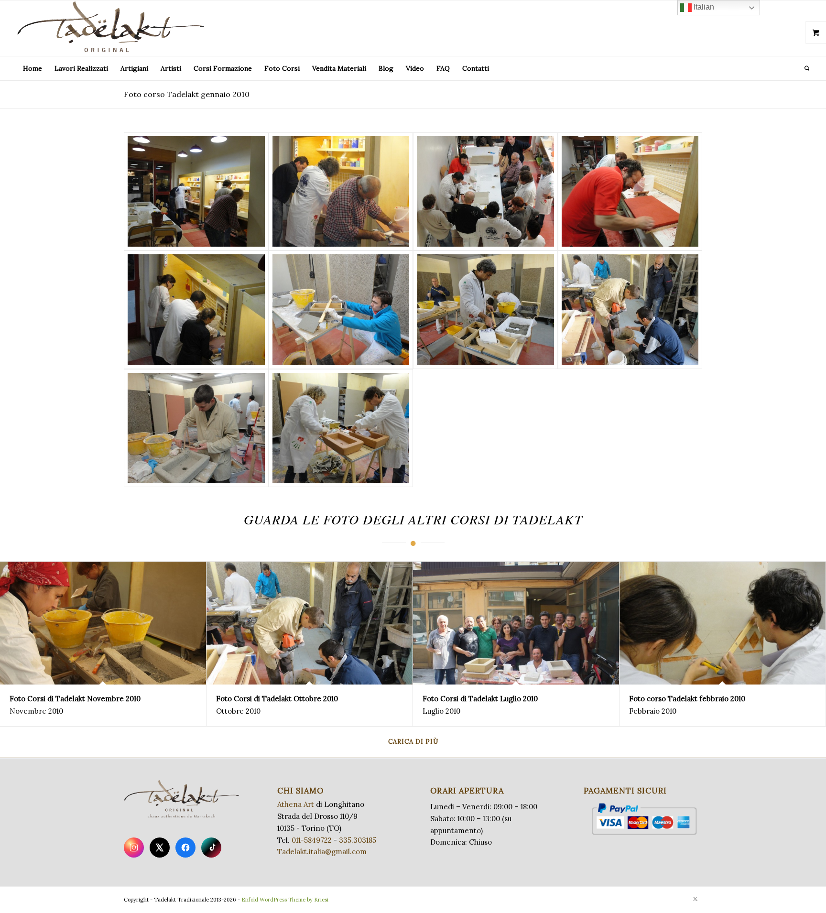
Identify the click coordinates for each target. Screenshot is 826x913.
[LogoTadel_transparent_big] (113, 28)
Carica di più (413, 742)
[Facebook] (185, 847)
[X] (160, 847)
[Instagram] (134, 847)
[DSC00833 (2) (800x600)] (630, 309)
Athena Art (295, 804)
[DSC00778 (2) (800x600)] (630, 191)
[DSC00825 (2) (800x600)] (341, 309)
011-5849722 (312, 840)
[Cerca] (804, 68)
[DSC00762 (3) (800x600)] (196, 191)
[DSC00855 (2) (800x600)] (196, 428)
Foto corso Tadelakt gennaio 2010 (187, 94)
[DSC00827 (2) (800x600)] (485, 309)
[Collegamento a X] (695, 898)
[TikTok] (211, 847)
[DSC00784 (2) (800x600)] (196, 309)
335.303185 (357, 840)
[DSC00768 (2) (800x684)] (485, 191)
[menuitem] (32, 68)
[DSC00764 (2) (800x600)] (341, 191)
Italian (703, 7)
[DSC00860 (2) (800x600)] (341, 428)
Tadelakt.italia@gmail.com (322, 851)
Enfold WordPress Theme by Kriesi (284, 899)
